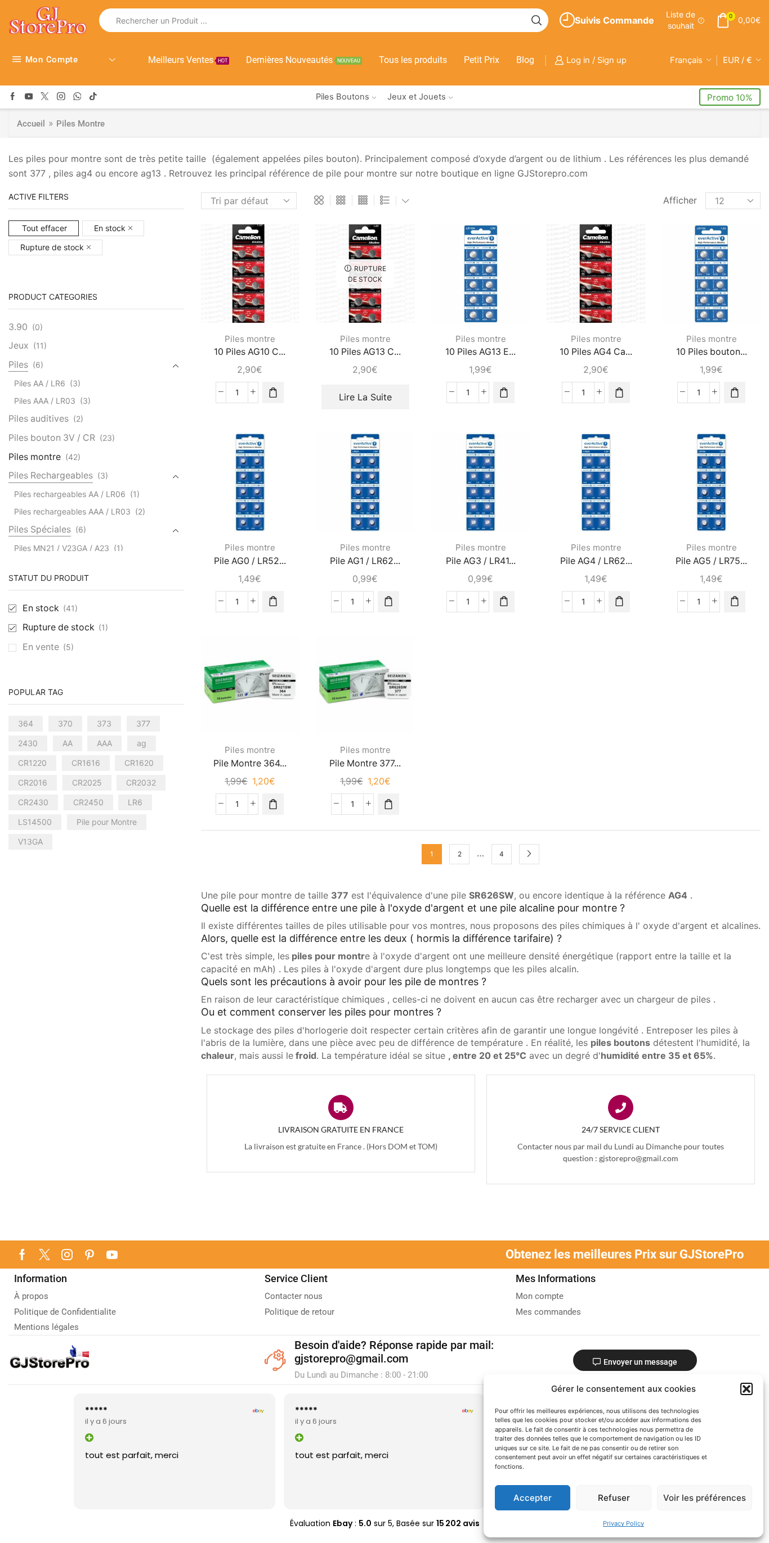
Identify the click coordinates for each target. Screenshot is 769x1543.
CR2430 (33, 802)
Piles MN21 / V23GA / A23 (61, 548)
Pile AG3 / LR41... (481, 561)
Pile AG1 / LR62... (365, 561)
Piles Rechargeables (50, 475)
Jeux (18, 345)
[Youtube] (29, 97)
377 (143, 723)
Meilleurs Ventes (187, 60)
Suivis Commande (614, 20)
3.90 (18, 327)
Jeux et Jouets (416, 97)
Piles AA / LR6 (39, 383)
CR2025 (87, 782)
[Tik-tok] (93, 97)
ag (141, 743)
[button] (746, 1389)
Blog (525, 60)
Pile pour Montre (107, 822)
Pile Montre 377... (365, 763)
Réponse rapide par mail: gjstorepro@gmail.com (394, 1351)
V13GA (30, 841)
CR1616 (85, 763)
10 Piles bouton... (711, 351)
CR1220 (32, 763)
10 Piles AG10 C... (249, 351)
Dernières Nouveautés (303, 60)
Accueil (31, 124)
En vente (48, 647)
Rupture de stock (52, 247)
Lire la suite (365, 397)
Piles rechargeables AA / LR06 (70, 494)
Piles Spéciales (39, 529)
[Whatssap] (77, 97)
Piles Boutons (342, 97)
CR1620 (139, 763)
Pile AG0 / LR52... (250, 561)
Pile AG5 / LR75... (711, 561)
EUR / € (737, 60)
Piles (18, 364)
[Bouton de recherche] (536, 20)
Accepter (532, 1497)
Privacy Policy (623, 1523)
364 (25, 723)
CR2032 (141, 782)
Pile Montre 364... (250, 763)
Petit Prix (481, 60)
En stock (110, 228)
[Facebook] (12, 97)
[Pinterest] (89, 1254)
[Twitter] (45, 97)
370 (65, 723)
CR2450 (88, 802)
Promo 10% (730, 97)
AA (67, 743)
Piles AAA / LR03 (44, 400)
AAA (104, 743)
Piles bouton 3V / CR (51, 437)
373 (104, 723)
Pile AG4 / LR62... (596, 561)
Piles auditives (38, 418)
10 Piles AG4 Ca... (596, 351)
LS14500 (35, 822)
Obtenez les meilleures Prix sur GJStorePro (625, 1254)
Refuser (614, 1497)
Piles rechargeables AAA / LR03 (72, 511)
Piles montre (250, 338)
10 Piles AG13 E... (480, 351)
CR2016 (32, 782)
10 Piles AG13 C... (365, 351)
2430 (28, 743)
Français (686, 60)
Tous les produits (413, 60)
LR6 (135, 802)
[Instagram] (61, 97)
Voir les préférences (704, 1497)
